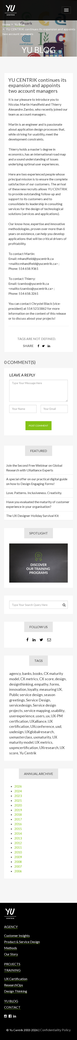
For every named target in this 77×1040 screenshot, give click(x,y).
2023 (18, 796)
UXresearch (49, 747)
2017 (18, 819)
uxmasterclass (20, 737)
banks (27, 673)
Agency (11, 927)
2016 (18, 824)
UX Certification (15, 979)
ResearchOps (13, 985)
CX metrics (29, 679)
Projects (12, 964)
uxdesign (16, 731)
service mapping (37, 710)
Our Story (11, 954)
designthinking (21, 684)
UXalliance (38, 721)
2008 (18, 862)
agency (15, 673)
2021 (18, 800)
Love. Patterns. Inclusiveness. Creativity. (34, 493)
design (60, 679)
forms (54, 684)
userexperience (21, 716)
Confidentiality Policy (55, 1030)
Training (12, 970)
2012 (18, 843)
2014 (18, 833)
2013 (18, 838)
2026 (18, 786)
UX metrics (43, 742)
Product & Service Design (22, 942)
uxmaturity (42, 737)
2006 (18, 871)
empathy (41, 684)
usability (57, 710)
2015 (18, 829)
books (38, 673)
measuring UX (50, 689)
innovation (17, 689)
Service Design (38, 700)
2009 (18, 857)
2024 (18, 791)
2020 (18, 805)
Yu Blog (20, 24)
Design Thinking (15, 991)
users (40, 716)
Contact (12, 1007)
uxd (58, 726)
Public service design (26, 694)
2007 (18, 866)
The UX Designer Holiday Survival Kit (32, 516)
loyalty (33, 689)
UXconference (42, 726)
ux (48, 716)
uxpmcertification (23, 747)
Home (6, 24)
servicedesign (20, 705)
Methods (10, 948)
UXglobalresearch (39, 731)
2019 (18, 810)
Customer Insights (17, 935)
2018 (18, 814)
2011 (18, 847)
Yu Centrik (28, 753)
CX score (46, 679)
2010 (18, 852)
